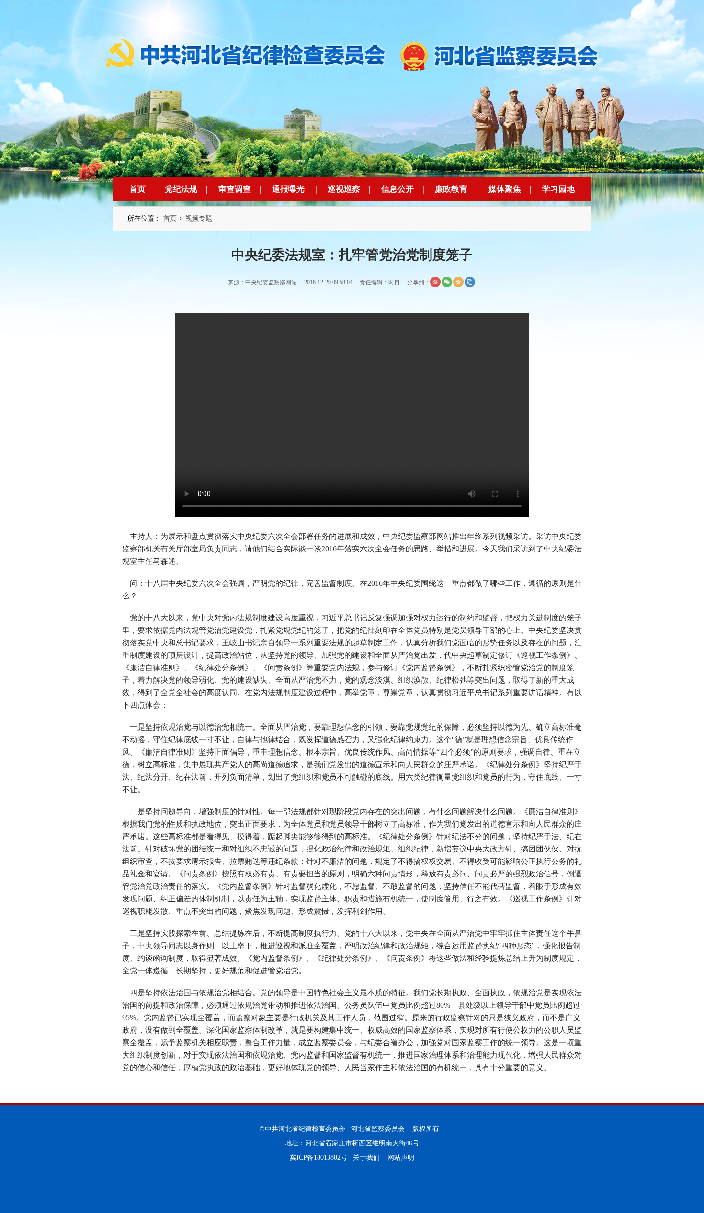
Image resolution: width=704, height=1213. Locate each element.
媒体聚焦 (504, 189)
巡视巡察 (344, 189)
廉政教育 (451, 189)
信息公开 (397, 189)
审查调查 (234, 189)
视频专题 (198, 218)
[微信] (447, 282)
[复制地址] (470, 282)
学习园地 (558, 189)
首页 (137, 189)
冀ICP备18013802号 (318, 1157)
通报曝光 (288, 189)
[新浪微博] (435, 282)
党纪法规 (181, 189)
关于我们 (366, 1157)
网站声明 (400, 1157)
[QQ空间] (458, 282)
